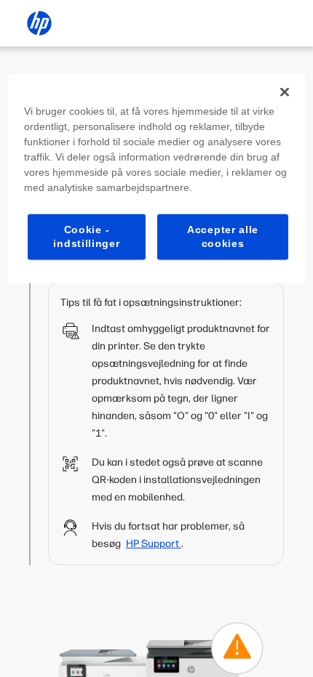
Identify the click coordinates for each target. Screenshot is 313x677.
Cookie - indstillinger (86, 236)
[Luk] (285, 92)
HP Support (153, 544)
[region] (157, 178)
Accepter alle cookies (222, 236)
